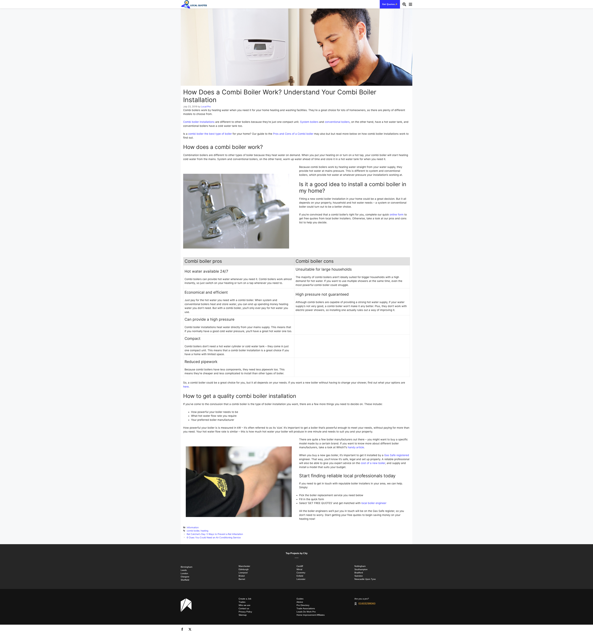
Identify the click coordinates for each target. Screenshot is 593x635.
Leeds (184, 570)
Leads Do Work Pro (306, 611)
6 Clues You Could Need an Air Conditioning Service (214, 537)
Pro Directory (302, 605)
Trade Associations (305, 608)
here (186, 386)
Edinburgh (244, 569)
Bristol (242, 576)
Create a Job (245, 598)
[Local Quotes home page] (194, 4)
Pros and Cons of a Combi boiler (293, 133)
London (184, 573)
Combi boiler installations (198, 121)
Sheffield (185, 580)
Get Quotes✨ (389, 4)
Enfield (299, 576)
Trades (242, 602)
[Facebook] (182, 629)
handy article (356, 447)
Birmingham (186, 567)
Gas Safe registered (396, 455)
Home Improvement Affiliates (310, 615)
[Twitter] (189, 629)
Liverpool (243, 572)
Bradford (358, 572)
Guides (299, 598)
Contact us (244, 608)
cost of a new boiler (373, 463)
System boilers (309, 121)
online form (397, 214)
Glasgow (185, 576)
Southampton (361, 569)
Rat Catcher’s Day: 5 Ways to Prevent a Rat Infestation (215, 534)
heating (204, 530)
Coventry (300, 572)
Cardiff (299, 566)
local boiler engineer (373, 503)
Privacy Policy (245, 611)
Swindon (358, 576)
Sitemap (243, 615)
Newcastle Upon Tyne (365, 579)
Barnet (242, 579)
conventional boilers (337, 121)
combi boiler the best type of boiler (210, 133)
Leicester (300, 579)
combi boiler (193, 530)
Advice (299, 602)
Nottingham (360, 566)
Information (193, 527)
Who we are (244, 605)
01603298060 (366, 603)
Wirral (299, 569)
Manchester (244, 566)
